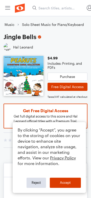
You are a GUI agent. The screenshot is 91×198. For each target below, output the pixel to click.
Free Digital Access (67, 87)
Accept (65, 182)
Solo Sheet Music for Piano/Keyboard (53, 24)
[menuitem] (7, 8)
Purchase (67, 76)
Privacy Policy (63, 157)
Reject (36, 182)
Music (9, 24)
